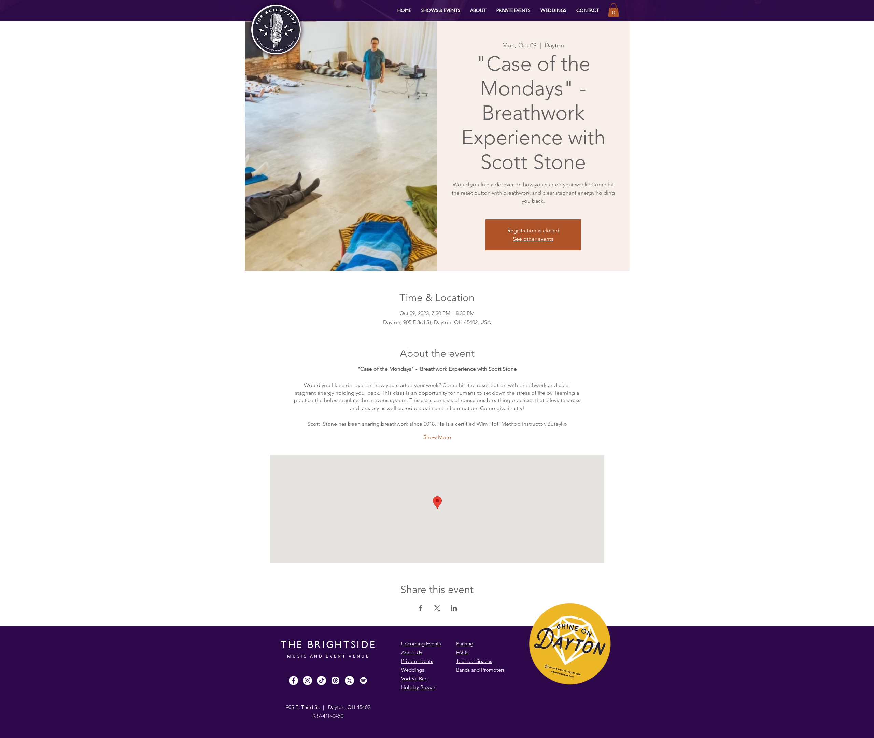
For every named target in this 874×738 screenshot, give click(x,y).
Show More (437, 437)
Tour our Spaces (474, 661)
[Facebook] (293, 680)
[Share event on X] (437, 608)
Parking (464, 643)
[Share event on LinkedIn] (454, 608)
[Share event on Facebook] (420, 608)
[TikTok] (321, 680)
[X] (349, 680)
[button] (440, 10)
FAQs (462, 652)
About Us (411, 652)
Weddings (412, 670)
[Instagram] (307, 680)
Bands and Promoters (480, 670)
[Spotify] (363, 680)
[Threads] (335, 680)
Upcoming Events (421, 643)
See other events (533, 239)
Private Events (417, 661)
